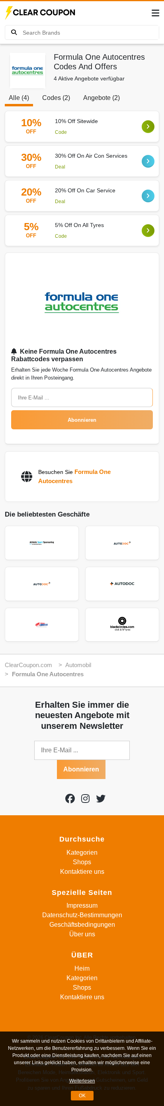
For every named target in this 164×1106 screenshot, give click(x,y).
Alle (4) (19, 97)
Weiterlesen (82, 1081)
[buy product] (14, 32)
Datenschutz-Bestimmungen (82, 915)
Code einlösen (148, 126)
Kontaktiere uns (82, 871)
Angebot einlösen (148, 161)
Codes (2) (56, 97)
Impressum (82, 905)
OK (82, 1095)
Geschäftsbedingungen (82, 924)
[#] (70, 798)
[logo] (40, 13)
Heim (82, 968)
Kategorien (82, 852)
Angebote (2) (101, 97)
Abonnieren (82, 420)
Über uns (82, 934)
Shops (82, 862)
